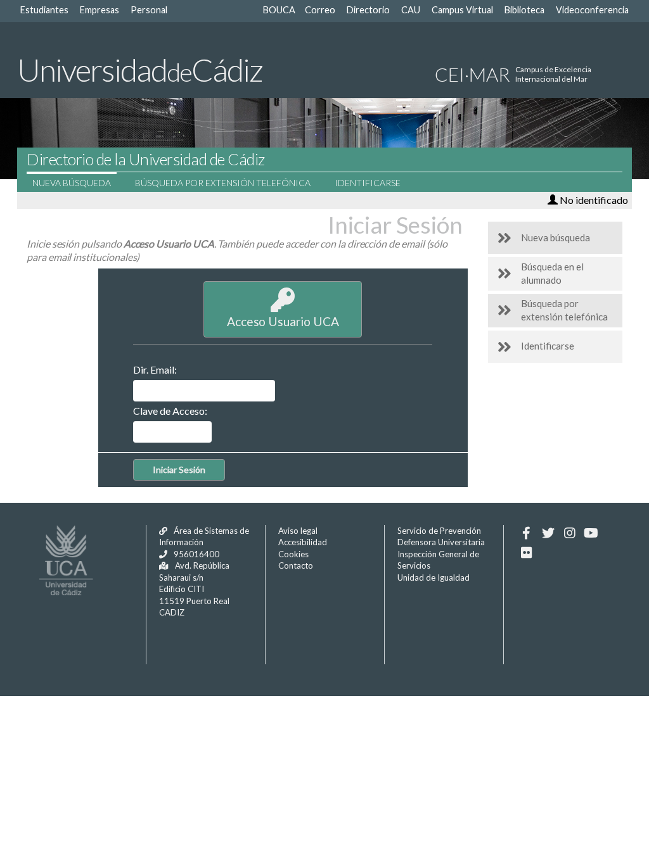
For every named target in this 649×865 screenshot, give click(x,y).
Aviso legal (298, 531)
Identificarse (368, 182)
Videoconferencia (592, 9)
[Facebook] (526, 533)
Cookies (293, 554)
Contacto (295, 565)
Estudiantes (44, 9)
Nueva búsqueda (71, 182)
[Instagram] (569, 533)
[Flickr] (526, 553)
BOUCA (279, 9)
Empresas (99, 9)
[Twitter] (548, 533)
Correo (320, 9)
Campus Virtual (462, 9)
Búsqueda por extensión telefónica (223, 182)
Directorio (368, 9)
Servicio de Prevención (439, 531)
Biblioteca (524, 9)
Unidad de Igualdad (433, 577)
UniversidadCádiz (139, 70)
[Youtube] (591, 533)
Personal (149, 9)
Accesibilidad (302, 542)
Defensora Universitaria (441, 542)
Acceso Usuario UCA (283, 321)
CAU (410, 9)
